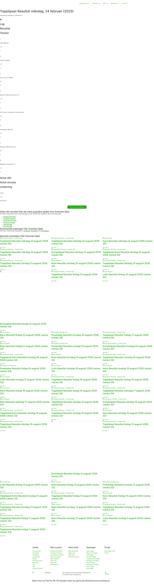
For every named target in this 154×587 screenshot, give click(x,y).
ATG (104, 3)
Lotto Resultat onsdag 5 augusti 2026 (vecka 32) (127, 519)
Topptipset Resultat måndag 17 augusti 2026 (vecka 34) (126, 392)
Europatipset (45, 231)
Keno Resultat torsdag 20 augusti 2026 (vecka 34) (76, 358)
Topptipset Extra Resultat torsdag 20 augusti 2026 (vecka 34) (24, 358)
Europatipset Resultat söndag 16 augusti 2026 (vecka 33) (127, 403)
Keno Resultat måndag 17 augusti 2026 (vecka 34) (24, 403)
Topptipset (26, 231)
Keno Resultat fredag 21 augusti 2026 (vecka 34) (24, 347)
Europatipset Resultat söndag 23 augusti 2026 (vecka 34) (76, 253)
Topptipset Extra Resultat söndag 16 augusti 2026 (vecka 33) (23, 414)
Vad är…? (125, 3)
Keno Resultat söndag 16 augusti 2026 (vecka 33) (127, 414)
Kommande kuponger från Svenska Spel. (21, 228)
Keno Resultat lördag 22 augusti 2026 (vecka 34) (24, 336)
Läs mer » (3, 247)
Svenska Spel (83, 3)
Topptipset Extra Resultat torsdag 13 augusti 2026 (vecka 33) (23, 497)
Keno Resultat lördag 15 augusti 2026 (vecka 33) (75, 486)
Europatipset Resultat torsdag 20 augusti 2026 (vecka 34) (127, 347)
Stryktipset (34, 231)
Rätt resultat (56, 547)
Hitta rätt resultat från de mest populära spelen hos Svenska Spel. (35, 211)
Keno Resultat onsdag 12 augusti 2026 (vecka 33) (75, 519)
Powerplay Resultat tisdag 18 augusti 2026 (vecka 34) (22, 370)
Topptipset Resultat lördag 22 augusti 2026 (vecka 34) (74, 276)
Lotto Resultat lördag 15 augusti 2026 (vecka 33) (24, 486)
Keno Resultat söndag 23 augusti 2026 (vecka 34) (76, 264)
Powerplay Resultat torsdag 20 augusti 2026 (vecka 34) (75, 336)
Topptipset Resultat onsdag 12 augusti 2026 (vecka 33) (126, 508)
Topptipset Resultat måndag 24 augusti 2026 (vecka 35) (24, 242)
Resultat (95, 3)
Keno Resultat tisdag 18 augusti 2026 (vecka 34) (23, 392)
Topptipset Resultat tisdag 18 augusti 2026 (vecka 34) (74, 381)
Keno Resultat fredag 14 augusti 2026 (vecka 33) (126, 497)
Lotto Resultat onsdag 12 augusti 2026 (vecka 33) (24, 381)
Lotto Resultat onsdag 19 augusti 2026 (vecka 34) (75, 370)
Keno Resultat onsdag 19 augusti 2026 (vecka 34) (127, 370)
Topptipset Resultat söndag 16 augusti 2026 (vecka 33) (74, 403)
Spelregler (114, 3)
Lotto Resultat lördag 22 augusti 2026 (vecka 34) (127, 276)
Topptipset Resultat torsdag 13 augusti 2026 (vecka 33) (23, 508)
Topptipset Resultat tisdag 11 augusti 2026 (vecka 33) (22, 519)
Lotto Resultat (7, 224)
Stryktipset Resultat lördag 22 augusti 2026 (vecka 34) (23, 325)
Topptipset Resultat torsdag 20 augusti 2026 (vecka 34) (126, 358)
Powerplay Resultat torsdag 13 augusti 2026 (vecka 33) (126, 486)
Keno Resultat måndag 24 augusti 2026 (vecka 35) (128, 242)
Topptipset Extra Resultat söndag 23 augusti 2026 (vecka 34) (126, 253)
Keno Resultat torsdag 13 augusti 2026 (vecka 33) (76, 508)
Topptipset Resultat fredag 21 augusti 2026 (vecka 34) (126, 336)
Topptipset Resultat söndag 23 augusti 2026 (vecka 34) (23, 264)
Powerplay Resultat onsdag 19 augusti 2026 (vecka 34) (74, 347)
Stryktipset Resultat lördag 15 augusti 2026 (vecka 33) (74, 475)
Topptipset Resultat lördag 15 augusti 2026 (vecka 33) (125, 425)
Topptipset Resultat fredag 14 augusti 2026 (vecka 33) (74, 497)
